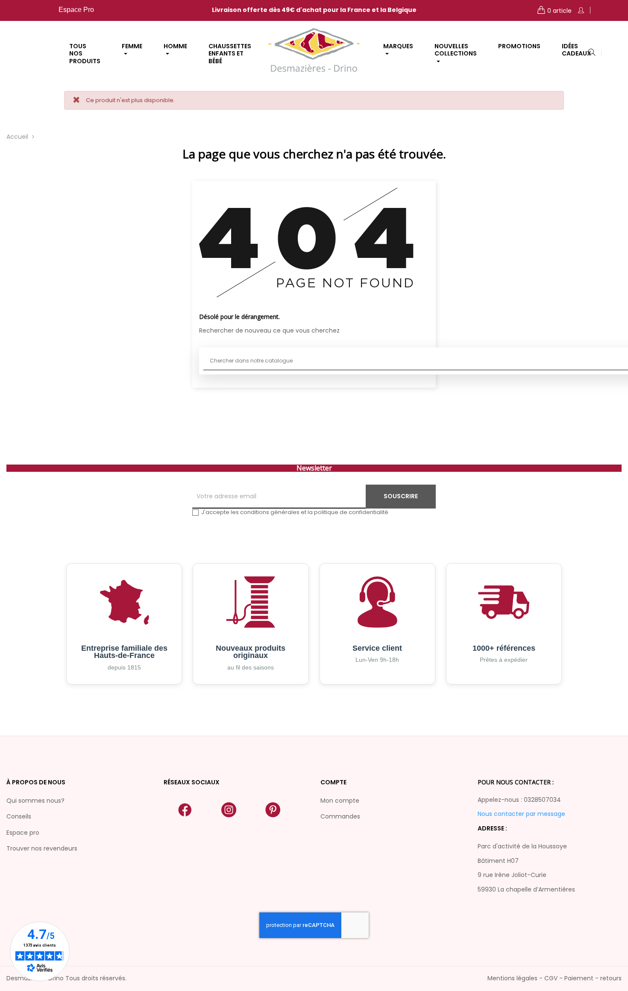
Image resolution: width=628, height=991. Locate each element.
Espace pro (22, 832)
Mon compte (339, 800)
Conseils (18, 816)
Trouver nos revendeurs (41, 848)
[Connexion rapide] (581, 10)
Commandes (340, 816)
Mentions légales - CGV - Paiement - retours (554, 978)
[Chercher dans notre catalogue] (591, 53)
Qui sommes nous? (35, 800)
